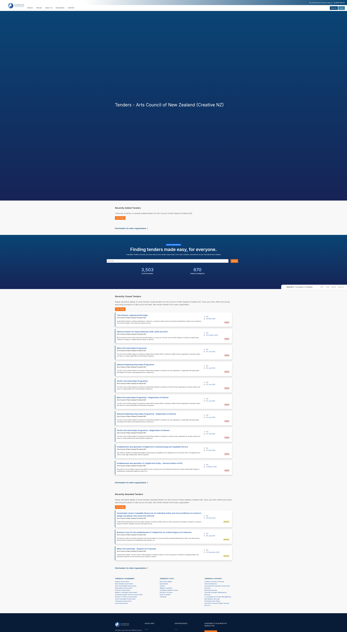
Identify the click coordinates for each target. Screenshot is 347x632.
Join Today (120, 218)
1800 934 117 (340, 2)
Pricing (39, 8)
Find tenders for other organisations (131, 228)
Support (71, 8)
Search (30, 8)
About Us (49, 8)
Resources (60, 8)
